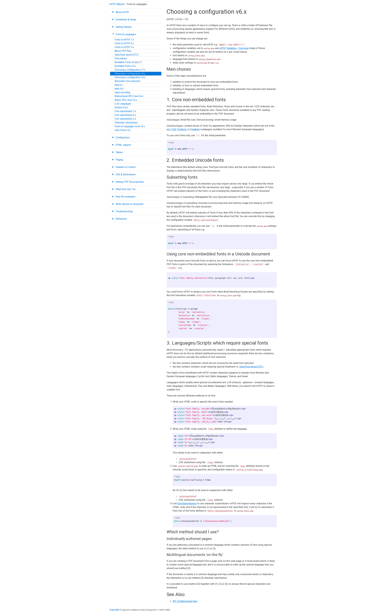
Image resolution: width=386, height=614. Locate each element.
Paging (119, 159)
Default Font (121, 107)
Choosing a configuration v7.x (130, 69)
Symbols (182, 129)
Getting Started (123, 26)
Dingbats (195, 129)
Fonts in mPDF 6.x (124, 43)
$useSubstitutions (187, 503)
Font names (121, 58)
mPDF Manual (116, 4)
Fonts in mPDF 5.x (124, 47)
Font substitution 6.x (125, 115)
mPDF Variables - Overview (234, 48)
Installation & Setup (126, 19)
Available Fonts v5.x (125, 66)
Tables (119, 152)
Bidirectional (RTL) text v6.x (129, 96)
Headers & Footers (126, 167)
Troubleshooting (124, 211)
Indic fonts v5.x (123, 130)
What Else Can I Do (126, 189)
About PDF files (123, 50)
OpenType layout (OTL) (127, 54)
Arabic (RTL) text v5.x (126, 100)
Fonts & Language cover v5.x (130, 126)
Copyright (114, 609)
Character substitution (126, 122)
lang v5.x (119, 88)
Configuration (123, 137)
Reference (121, 218)
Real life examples (125, 196)
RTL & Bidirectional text (185, 601)
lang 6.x (119, 84)
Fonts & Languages (126, 34)
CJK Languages (123, 103)
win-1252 (172, 129)
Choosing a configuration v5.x (130, 77)
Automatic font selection (127, 81)
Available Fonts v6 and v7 (128, 62)
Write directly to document (129, 204)
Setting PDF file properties (130, 181)
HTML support (123, 144)
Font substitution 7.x (125, 111)
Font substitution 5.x (125, 118)
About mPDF (122, 12)
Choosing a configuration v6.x (130, 73)
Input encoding (122, 92)
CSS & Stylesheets (126, 174)
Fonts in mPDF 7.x (124, 39)
